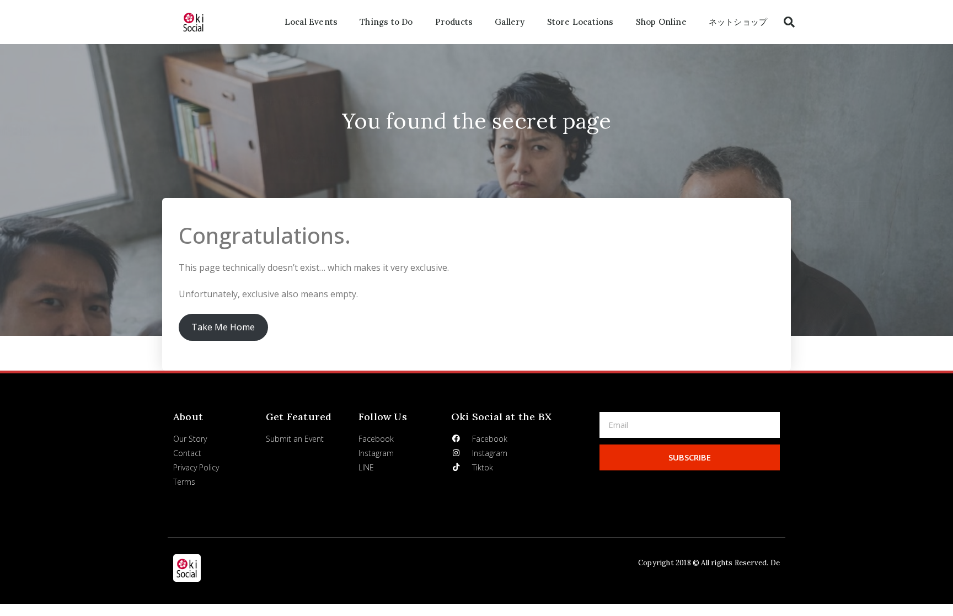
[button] (789, 22)
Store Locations (580, 22)
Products (454, 22)
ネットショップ (738, 22)
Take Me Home (223, 327)
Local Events (311, 22)
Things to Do (386, 22)
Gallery (509, 22)
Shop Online (661, 22)
